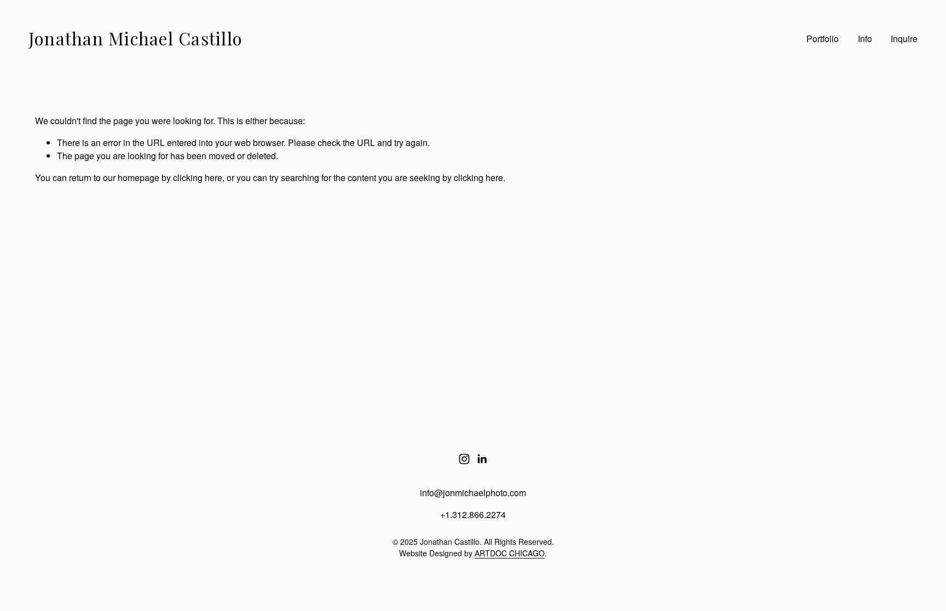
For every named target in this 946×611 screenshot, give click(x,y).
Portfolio (822, 38)
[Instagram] (464, 458)
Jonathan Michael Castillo (135, 38)
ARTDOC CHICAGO (510, 553)
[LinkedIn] (481, 458)
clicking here (197, 177)
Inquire (904, 38)
